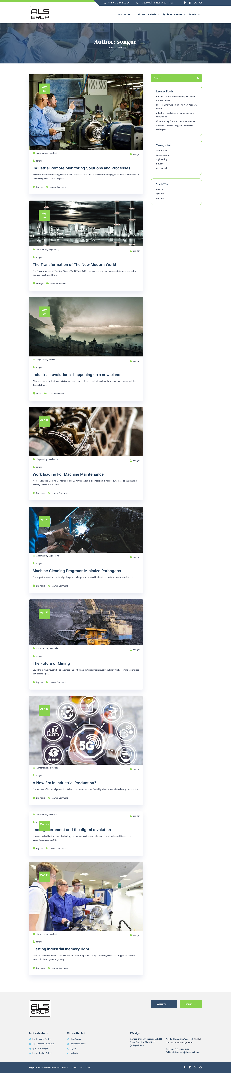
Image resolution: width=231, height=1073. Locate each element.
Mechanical (53, 459)
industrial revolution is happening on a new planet (77, 374)
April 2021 (160, 194)
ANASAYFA (124, 14)
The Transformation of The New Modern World (74, 264)
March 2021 (161, 198)
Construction (42, 648)
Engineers (40, 493)
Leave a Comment (58, 187)
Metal (38, 393)
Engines (39, 187)
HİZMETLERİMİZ (147, 14)
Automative (41, 153)
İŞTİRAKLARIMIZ (172, 14)
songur (136, 154)
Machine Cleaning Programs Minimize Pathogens (77, 570)
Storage (39, 283)
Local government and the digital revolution (72, 829)
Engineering (54, 249)
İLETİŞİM (194, 14)
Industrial (53, 153)
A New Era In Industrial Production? (64, 783)
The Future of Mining (51, 663)
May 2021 (160, 189)
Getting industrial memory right (61, 949)
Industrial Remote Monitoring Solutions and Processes (81, 168)
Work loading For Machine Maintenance (68, 474)
